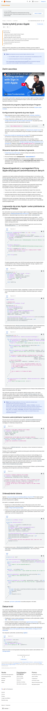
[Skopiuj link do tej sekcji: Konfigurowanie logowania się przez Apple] (35, 112)
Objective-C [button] (13, 228)
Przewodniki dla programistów (7, 674)
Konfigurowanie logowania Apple (16, 507)
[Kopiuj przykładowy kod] (43, 231)
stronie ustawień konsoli (33, 130)
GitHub (2, 682)
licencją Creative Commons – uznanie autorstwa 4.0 (32, 662)
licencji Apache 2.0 (17, 663)
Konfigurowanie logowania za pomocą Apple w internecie (18, 120)
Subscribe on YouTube (21, 682)
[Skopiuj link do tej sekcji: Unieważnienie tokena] (23, 493)
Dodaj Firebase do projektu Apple (12, 153)
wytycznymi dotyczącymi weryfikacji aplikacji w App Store (20, 497)
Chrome (3, 694)
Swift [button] (7, 228)
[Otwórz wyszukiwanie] (27, 1)
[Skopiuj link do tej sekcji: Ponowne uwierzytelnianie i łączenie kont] (34, 417)
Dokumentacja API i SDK (6, 676)
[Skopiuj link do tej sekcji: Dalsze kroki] (14, 606)
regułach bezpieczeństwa (32, 622)
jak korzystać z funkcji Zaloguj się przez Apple (18, 61)
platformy (19, 213)
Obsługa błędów (6, 651)
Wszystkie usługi (4, 700)
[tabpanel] (24, 245)
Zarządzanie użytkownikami (18, 619)
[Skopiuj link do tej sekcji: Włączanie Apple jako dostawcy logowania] (35, 150)
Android (3, 692)
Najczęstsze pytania (36, 684)
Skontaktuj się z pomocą (36, 674)
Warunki (3, 705)
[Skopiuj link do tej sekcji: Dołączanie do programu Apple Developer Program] (42, 105)
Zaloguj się (43, 1)
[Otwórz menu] (2, 1)
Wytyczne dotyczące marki (37, 682)
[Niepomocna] (44, 21)
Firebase (4, 20)
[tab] (7, 228)
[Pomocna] (42, 21)
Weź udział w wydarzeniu (22, 684)
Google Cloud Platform (5, 698)
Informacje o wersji (35, 680)
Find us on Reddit (20, 678)
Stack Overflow (35, 676)
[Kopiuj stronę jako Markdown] (8, 27)
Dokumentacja (5, 5)
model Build (15, 20)
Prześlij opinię (40, 24)
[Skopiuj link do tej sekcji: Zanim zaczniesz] (18, 69)
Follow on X (19, 680)
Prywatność (8, 705)
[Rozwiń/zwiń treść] (10, 31)
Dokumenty (9, 20)
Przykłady (3, 678)
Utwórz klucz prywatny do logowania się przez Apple (16, 135)
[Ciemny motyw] (44, 125)
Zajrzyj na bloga (20, 676)
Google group (34, 678)
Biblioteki (3, 680)
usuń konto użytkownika (15, 601)
